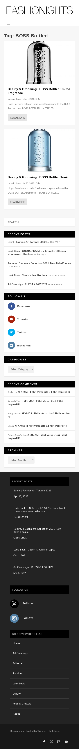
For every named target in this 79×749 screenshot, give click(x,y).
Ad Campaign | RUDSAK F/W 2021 (27, 284)
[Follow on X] (14, 603)
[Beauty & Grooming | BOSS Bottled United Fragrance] (39, 62)
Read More (17, 117)
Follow (27, 603)
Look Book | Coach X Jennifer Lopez (28, 275)
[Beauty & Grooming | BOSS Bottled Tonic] (39, 150)
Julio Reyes (15, 99)
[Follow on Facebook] (44, 742)
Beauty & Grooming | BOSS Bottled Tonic (38, 177)
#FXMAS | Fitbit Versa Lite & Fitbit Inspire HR (44, 391)
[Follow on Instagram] (14, 618)
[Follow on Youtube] (66, 742)
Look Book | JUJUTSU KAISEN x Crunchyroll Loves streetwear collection (39, 510)
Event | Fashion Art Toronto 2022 (27, 241)
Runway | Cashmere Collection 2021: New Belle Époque (39, 263)
